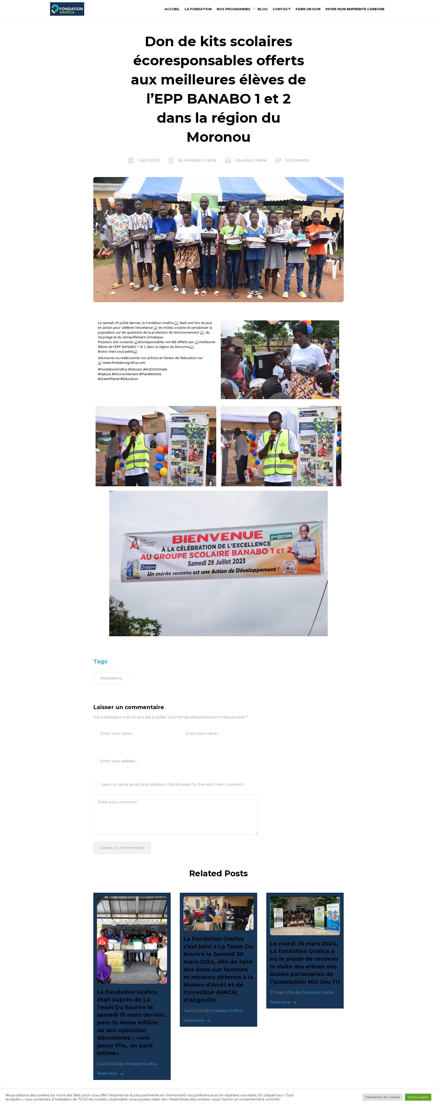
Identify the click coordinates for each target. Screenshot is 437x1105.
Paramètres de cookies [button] (382, 1097)
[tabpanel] (132, 986)
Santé (261, 160)
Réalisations (111, 678)
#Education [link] (129, 378)
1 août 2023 (148, 160)
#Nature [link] (104, 374)
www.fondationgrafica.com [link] (124, 362)
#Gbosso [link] (135, 369)
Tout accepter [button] (418, 1097)
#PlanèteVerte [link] (150, 374)
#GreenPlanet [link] (108, 378)
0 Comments (297, 160)
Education (244, 160)
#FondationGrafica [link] (112, 369)
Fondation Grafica (200, 160)
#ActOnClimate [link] (155, 369)
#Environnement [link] (125, 374)
